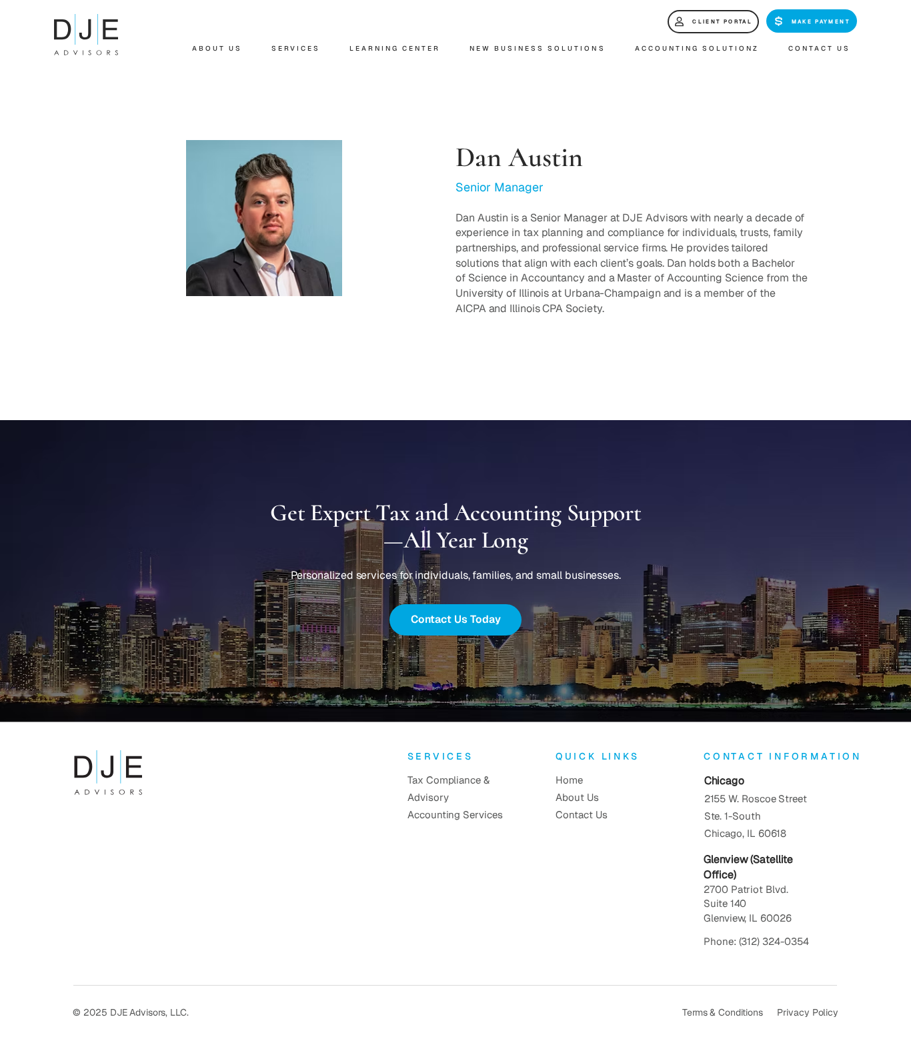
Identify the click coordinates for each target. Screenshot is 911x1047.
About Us (577, 797)
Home (569, 780)
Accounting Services (455, 814)
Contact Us (581, 814)
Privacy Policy (807, 1012)
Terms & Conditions (722, 1012)
